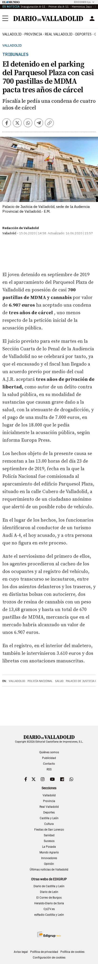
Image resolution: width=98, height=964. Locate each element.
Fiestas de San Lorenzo (49, 829)
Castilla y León (49, 818)
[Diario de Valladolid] (48, 18)
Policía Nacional (40, 681)
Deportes (83, 34)
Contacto (49, 763)
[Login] (92, 18)
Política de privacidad (44, 952)
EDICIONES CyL (82, 2)
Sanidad (49, 835)
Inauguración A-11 (33, 6)
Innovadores (49, 858)
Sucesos (49, 841)
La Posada (49, 846)
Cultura (49, 824)
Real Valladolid (59, 34)
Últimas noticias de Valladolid (49, 869)
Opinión (49, 864)
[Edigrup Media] (49, 934)
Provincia (33, 34)
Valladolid (12, 34)
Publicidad (49, 758)
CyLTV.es (49, 909)
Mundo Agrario (49, 852)
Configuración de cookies (49, 957)
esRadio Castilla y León (49, 914)
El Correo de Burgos (49, 897)
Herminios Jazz (82, 6)
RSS (49, 769)
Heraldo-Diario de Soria (49, 903)
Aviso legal (21, 952)
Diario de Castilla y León (49, 886)
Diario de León (49, 892)
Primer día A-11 (59, 6)
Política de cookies (72, 952)
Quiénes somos (49, 752)
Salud (59, 681)
